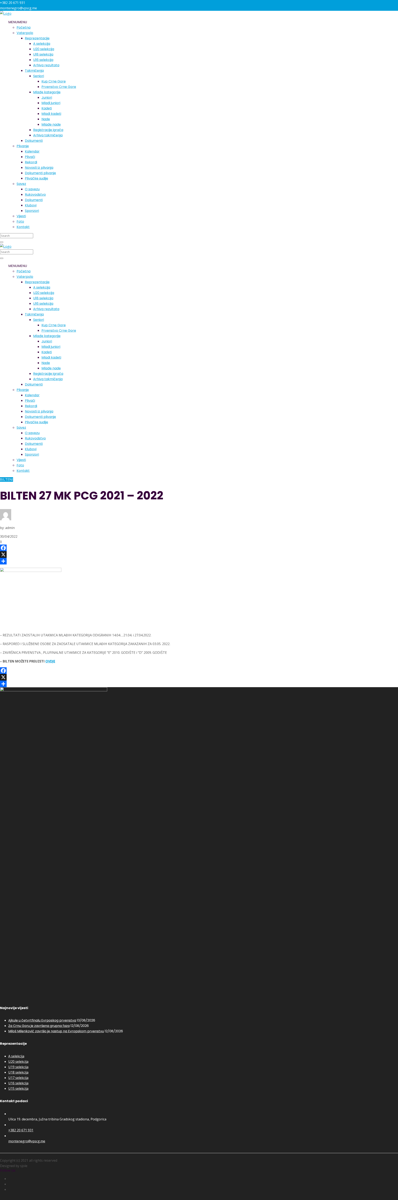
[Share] (199, 561)
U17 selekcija (18, 1077)
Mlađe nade (51, 124)
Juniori (46, 97)
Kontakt (23, 226)
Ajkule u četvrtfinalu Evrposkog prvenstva (42, 1020)
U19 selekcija (18, 1067)
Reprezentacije (37, 38)
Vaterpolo (25, 32)
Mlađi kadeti (51, 113)
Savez (21, 183)
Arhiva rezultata (46, 65)
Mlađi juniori (50, 103)
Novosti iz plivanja (39, 167)
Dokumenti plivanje (40, 173)
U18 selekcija (43, 54)
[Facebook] (199, 548)
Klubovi (30, 205)
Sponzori (32, 210)
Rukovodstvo (35, 194)
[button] (17, 22)
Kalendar (32, 151)
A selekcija (41, 43)
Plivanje (23, 146)
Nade (45, 119)
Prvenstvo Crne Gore (58, 86)
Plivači (30, 156)
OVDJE (50, 661)
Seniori (38, 76)
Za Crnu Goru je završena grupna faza (39, 1025)
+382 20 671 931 (20, 1130)
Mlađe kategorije (47, 92)
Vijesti (21, 216)
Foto (20, 221)
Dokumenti (34, 140)
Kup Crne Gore (53, 81)
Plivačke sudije (36, 178)
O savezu (32, 189)
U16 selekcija (43, 59)
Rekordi (31, 162)
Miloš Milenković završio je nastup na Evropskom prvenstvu (56, 1031)
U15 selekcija (18, 1088)
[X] (199, 554)
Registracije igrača (48, 129)
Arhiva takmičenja (48, 135)
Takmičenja (34, 70)
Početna (23, 27)
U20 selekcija (43, 49)
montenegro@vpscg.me (26, 1141)
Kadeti (46, 108)
